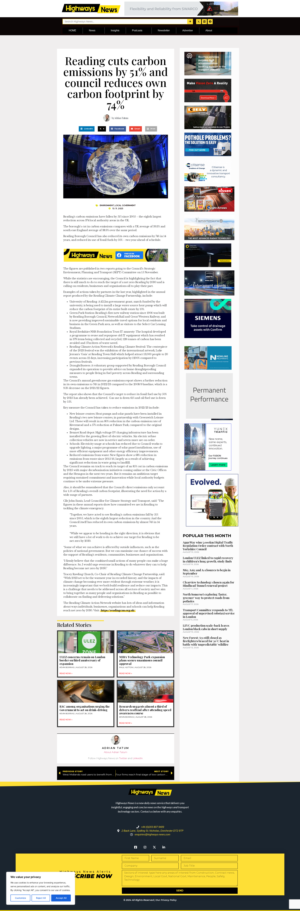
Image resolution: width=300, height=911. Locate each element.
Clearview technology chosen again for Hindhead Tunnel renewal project (208, 584)
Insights (115, 30)
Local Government (125, 205)
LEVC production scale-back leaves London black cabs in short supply (206, 627)
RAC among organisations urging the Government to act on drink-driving (85, 708)
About (208, 30)
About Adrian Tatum (115, 752)
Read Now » (66, 673)
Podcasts (137, 30)
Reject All (41, 898)
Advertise (187, 30)
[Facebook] (210, 21)
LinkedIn (138, 758)
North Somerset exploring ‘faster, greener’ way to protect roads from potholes (206, 598)
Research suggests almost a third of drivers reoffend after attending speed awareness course (145, 710)
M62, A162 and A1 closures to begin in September (206, 571)
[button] (87, 129)
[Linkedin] (204, 21)
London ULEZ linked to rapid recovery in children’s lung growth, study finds (208, 559)
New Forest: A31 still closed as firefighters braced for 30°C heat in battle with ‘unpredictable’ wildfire (206, 641)
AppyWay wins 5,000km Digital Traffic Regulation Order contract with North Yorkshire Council (208, 546)
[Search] (190, 21)
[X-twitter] (198, 21)
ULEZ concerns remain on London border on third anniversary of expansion (82, 660)
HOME (72, 30)
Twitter (123, 758)
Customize (20, 898)
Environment (107, 205)
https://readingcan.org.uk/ (118, 610)
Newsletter (164, 30)
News (92, 30)
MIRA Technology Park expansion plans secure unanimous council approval (142, 660)
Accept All (61, 898)
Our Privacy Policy (166, 900)
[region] (40, 888)
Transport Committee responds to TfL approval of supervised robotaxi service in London (209, 613)
